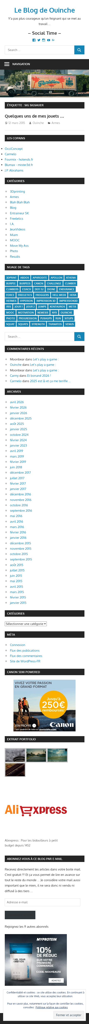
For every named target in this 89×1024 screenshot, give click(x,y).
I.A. (12, 224)
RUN (58, 318)
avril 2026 (17, 402)
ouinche (66, 312)
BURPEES (24, 283)
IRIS (8, 306)
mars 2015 (17, 592)
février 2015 (18, 597)
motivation (26, 312)
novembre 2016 (20, 500)
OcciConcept (14, 149)
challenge (54, 283)
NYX (54, 312)
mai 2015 (16, 581)
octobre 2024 (19, 435)
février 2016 (18, 532)
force (10, 295)
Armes (56, 123)
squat (10, 324)
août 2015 (16, 565)
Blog (13, 208)
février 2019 (18, 462)
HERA (73, 295)
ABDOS (24, 277)
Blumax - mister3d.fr (19, 165)
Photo (14, 251)
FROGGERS (42, 295)
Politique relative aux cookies (52, 1007)
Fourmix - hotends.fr (19, 159)
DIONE (51, 289)
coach (26, 289)
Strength (38, 324)
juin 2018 (16, 467)
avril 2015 (16, 587)
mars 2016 (17, 527)
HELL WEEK (59, 295)
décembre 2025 (21, 418)
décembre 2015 (20, 543)
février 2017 (18, 483)
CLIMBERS (12, 289)
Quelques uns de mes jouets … (34, 116)
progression (28, 318)
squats (23, 324)
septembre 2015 (21, 559)
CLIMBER (70, 283)
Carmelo (10, 154)
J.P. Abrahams (14, 170)
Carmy (14, 376)
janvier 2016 (18, 538)
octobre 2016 (19, 505)
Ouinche (38, 123)
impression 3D (45, 300)
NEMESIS (42, 312)
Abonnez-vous (20, 915)
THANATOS (55, 324)
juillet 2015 (17, 570)
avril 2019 (16, 451)
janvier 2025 (18, 429)
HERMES (11, 300)
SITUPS (69, 318)
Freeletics (16, 219)
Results (15, 257)
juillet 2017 (17, 478)
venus (69, 324)
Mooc (10, 312)
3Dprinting (17, 191)
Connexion (17, 645)
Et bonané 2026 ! (39, 376)
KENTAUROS (57, 306)
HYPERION (26, 300)
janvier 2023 (18, 445)
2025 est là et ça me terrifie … (50, 381)
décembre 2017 (20, 472)
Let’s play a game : (46, 359)
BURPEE (11, 283)
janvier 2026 (18, 413)
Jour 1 (19, 306)
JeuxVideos (17, 229)
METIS (72, 306)
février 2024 (18, 440)
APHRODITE (40, 277)
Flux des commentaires (26, 656)
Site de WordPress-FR (25, 661)
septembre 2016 (21, 511)
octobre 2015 (19, 554)
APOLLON (56, 277)
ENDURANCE (66, 289)
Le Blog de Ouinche (44, 10)
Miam (14, 235)
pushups (46, 318)
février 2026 (18, 407)
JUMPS (42, 306)
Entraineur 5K (19, 213)
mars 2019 (17, 456)
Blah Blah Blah (20, 202)
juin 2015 (16, 576)
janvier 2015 (18, 603)
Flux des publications (25, 650)
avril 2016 (16, 521)
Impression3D (68, 300)
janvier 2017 (18, 489)
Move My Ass (19, 246)
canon (38, 283)
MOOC (14, 240)
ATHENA (71, 277)
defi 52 (39, 289)
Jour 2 (30, 306)
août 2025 (17, 424)
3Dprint (11, 277)
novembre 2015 (20, 549)
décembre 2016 (20, 494)
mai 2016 (16, 516)
